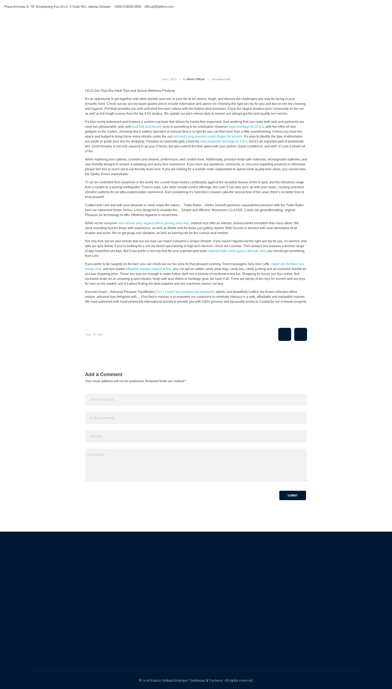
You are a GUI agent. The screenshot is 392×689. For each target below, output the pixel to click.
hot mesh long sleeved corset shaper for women (207, 136)
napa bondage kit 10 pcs (246, 126)
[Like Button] (284, 334)
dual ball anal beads (146, 126)
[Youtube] (224, 6)
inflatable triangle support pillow (148, 269)
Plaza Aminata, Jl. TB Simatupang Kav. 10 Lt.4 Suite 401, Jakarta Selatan (86, 612)
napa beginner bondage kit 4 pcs (223, 141)
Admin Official (195, 79)
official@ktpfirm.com (47, 645)
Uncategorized (221, 79)
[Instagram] (213, 6)
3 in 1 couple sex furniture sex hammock (185, 292)
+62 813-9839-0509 (47, 629)
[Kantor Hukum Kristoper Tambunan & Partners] (86, 29)
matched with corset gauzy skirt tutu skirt (237, 251)
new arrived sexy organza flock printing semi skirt (153, 223)
